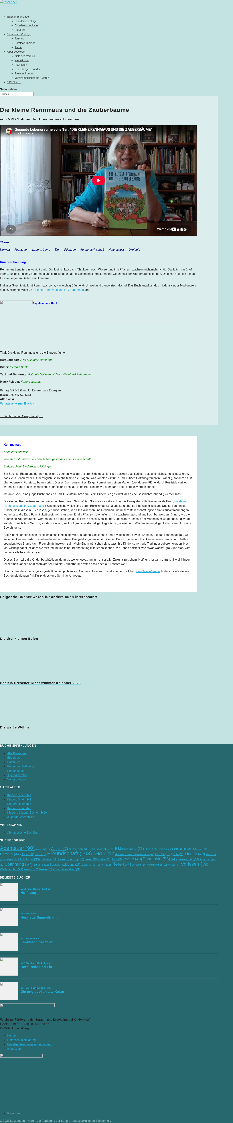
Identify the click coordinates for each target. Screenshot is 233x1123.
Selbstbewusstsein (185, 859)
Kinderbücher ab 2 (19, 799)
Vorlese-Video (16, 779)
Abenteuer (17, 848)
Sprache (41, 864)
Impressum (14, 1048)
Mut (118, 859)
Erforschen (200, 849)
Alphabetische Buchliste (23, 832)
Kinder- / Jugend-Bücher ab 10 (27, 812)
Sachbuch (13, 762)
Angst (59, 849)
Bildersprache (129, 849)
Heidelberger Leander (27, 69)
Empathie (183, 848)
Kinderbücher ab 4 (19, 803)
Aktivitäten (21, 64)
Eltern (151, 848)
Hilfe (178, 854)
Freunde (40, 854)
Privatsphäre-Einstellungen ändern (29, 1044)
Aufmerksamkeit (79, 849)
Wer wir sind (22, 60)
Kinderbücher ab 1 (19, 795)
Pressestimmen (24, 73)
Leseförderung (71, 859)
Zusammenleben (67, 869)
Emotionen (165, 849)
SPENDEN (14, 82)
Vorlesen (194, 864)
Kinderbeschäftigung (20, 766)
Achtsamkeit (42, 849)
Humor (195, 854)
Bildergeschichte (102, 849)
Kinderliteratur (16, 770)
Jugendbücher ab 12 (20, 817)
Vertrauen (173, 865)
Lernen (49, 859)
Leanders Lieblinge (26, 21)
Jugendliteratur (17, 775)
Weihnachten (11, 869)
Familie (10, 854)
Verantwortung (157, 864)
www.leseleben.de (148, 571)
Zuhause (44, 869)
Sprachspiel (88, 865)
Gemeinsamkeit (126, 854)
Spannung (19, 864)
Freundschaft (69, 853)
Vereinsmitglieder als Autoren (32, 77)
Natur (133, 859)
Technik (103, 864)
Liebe (104, 859)
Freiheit (27, 854)
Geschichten (145, 854)
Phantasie (156, 859)
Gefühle (103, 854)
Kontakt (12, 1035)
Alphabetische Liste (26, 25)
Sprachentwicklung (65, 864)
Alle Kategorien (17, 753)
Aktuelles (20, 29)
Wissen (29, 869)
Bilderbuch (14, 757)
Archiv (18, 47)
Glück (163, 854)
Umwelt (139, 864)
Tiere (121, 864)
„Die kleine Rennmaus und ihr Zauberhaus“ (57, 289)
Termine (19, 38)
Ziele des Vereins (25, 55)
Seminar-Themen (25, 42)
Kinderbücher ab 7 (19, 808)
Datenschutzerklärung (21, 1040)
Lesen (91, 859)
